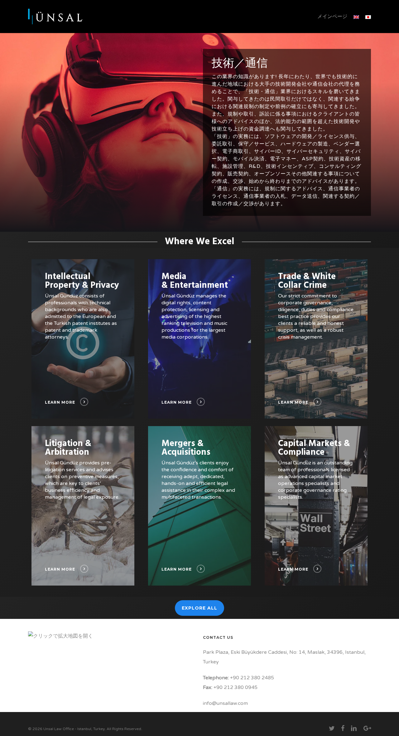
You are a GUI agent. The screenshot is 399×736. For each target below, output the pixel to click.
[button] (199, 608)
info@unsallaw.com (225, 703)
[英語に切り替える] (356, 16)
